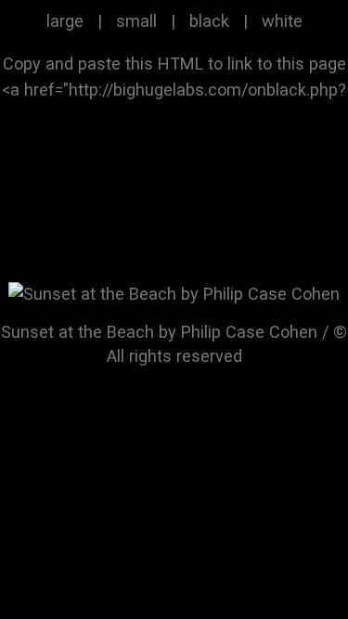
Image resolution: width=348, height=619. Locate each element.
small (136, 21)
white (282, 21)
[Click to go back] (174, 293)
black (209, 21)
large (65, 21)
